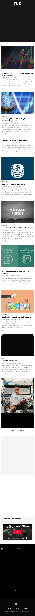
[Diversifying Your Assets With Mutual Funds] (17, 212)
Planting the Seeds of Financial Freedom (16, 317)
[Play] (5, 538)
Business (4, 269)
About (9, 608)
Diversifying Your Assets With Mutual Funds (17, 228)
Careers (25, 608)
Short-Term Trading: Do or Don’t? (13, 184)
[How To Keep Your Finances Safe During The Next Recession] (17, 57)
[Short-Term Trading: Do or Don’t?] (17, 168)
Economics (4, 70)
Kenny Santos (5, 77)
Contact (17, 608)
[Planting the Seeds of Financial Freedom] (17, 301)
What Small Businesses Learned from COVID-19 (15, 272)
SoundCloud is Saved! (9, 361)
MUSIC (3, 358)
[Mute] (26, 538)
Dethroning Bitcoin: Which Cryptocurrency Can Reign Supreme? (16, 120)
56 (7, 374)
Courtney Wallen (6, 363)
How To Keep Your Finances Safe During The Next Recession (17, 74)
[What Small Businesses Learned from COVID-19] (17, 256)
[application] (17, 532)
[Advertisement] (17, 25)
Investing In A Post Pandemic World (14, 140)
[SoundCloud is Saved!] (17, 345)
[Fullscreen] (30, 538)
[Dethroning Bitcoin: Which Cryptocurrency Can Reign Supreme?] (17, 103)
